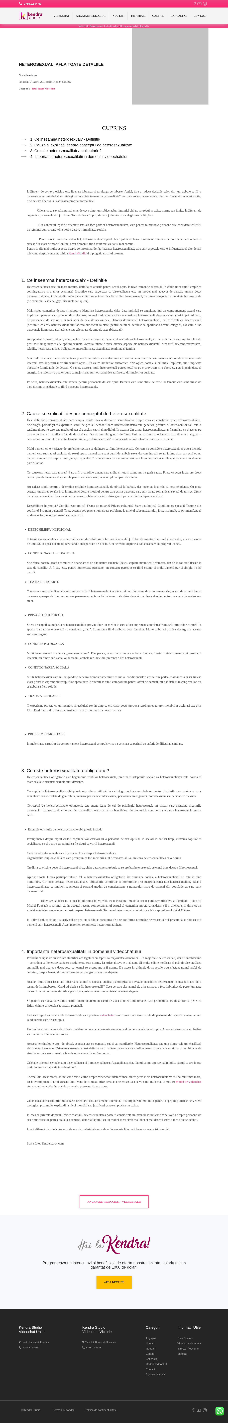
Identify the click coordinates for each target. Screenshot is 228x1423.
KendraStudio (78, 253)
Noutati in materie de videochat (104, 26)
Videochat (61, 15)
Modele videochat (156, 1364)
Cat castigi (179, 15)
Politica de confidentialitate (101, 1410)
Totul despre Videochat (43, 88)
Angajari (151, 1338)
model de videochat (188, 1081)
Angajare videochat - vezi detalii (114, 1201)
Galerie (158, 15)
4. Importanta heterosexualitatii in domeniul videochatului (78, 156)
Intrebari (138, 15)
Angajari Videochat (91, 15)
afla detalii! (114, 1282)
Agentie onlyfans (156, 1374)
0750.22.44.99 (32, 3)
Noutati (118, 15)
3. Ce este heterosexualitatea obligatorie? (65, 151)
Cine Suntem (185, 1338)
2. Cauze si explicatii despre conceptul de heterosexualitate (81, 145)
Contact (200, 15)
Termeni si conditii (63, 1410)
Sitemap (182, 1353)
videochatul (107, 1015)
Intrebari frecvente (188, 1348)
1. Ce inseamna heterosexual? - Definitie (65, 139)
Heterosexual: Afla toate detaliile (135, 26)
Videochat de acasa (189, 1343)
